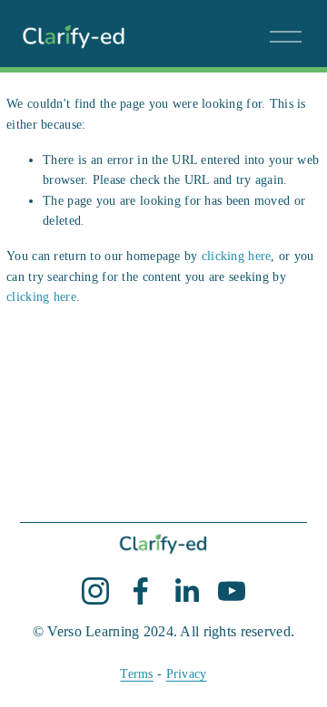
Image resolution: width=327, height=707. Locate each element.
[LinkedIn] (186, 590)
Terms (136, 673)
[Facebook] (140, 590)
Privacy (186, 673)
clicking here (237, 255)
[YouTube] (231, 590)
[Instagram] (95, 590)
